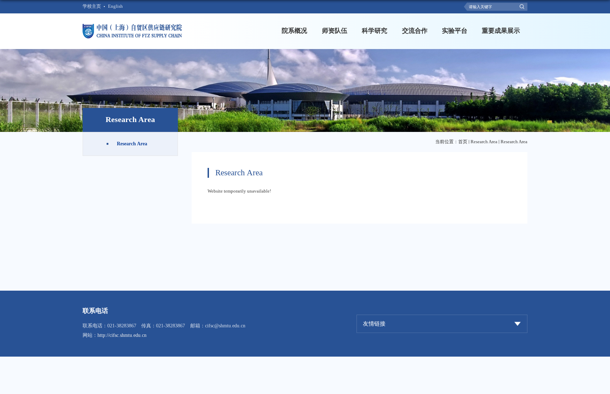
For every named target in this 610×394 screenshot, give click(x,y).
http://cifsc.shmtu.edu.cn (121, 335)
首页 (462, 141)
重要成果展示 (501, 30)
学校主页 (92, 6)
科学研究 (374, 30)
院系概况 (294, 30)
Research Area (484, 141)
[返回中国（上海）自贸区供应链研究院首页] (133, 25)
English (115, 6)
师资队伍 (334, 30)
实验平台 (454, 30)
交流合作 (414, 30)
